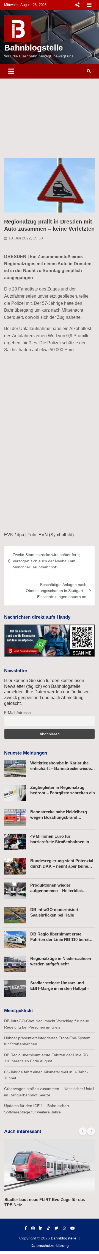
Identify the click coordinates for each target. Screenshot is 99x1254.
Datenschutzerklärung (50, 1245)
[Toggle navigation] (11, 71)
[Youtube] (72, 1228)
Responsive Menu (77, 5)
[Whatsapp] (64, 1228)
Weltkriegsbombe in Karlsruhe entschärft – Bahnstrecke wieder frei (61, 768)
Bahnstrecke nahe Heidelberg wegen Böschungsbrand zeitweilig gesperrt (58, 817)
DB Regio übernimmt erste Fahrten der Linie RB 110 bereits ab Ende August (61, 939)
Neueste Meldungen (25, 753)
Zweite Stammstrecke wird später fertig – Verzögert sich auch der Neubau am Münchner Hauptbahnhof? (48, 560)
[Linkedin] (41, 1228)
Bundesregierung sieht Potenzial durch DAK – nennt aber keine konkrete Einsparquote (61, 866)
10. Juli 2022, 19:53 (26, 238)
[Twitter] (56, 1228)
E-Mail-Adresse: (18, 712)
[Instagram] (33, 1228)
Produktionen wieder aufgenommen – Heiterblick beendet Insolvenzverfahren (57, 890)
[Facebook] (25, 1228)
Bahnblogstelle (33, 47)
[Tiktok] (48, 1228)
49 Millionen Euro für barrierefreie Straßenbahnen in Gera (59, 841)
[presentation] (83, 1131)
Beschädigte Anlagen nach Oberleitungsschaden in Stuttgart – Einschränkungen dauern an (56, 590)
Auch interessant (22, 1131)
